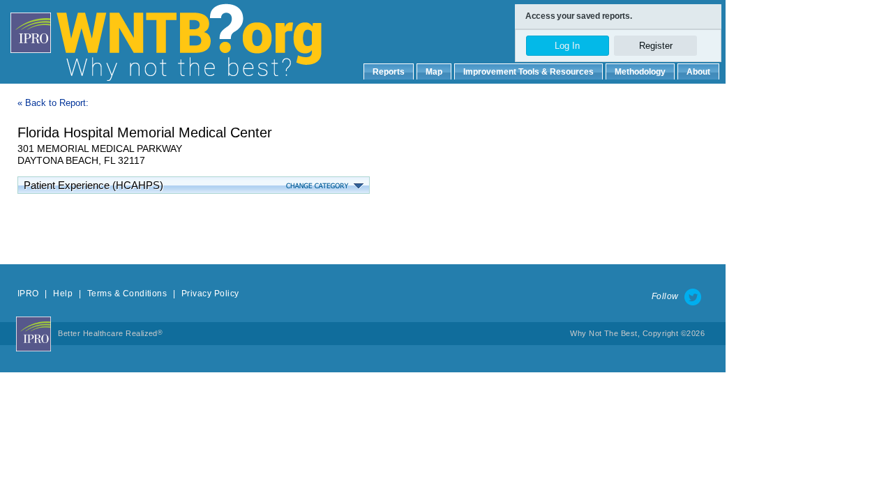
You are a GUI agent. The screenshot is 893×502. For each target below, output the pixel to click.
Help (63, 293)
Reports (389, 72)
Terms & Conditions (127, 293)
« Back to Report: (53, 103)
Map (434, 72)
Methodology (640, 72)
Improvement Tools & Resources (528, 72)
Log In (567, 45)
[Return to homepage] (244, 28)
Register (656, 45)
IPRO (28, 293)
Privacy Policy (210, 293)
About (698, 72)
